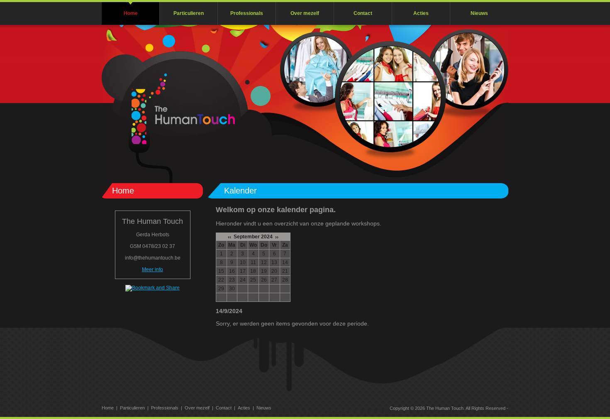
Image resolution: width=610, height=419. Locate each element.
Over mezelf (304, 13)
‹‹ (229, 237)
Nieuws (479, 13)
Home (131, 13)
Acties (421, 13)
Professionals (246, 13)
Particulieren (188, 13)
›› (276, 237)
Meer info (152, 269)
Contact (363, 13)
